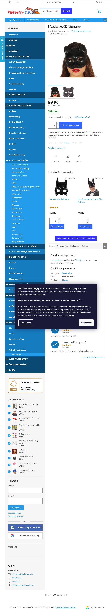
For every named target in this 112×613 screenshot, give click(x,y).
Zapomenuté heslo (15, 516)
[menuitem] (14, 20)
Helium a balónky (16, 127)
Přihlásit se (16, 508)
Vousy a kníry (17, 234)
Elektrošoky (14, 116)
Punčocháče (17, 197)
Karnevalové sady (19, 172)
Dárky (12, 370)
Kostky (12, 262)
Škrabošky (16, 216)
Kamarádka (16, 354)
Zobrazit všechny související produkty (76, 238)
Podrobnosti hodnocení (81, 31)
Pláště (14, 201)
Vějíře (14, 227)
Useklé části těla (18, 219)
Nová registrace (14, 513)
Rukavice (15, 205)
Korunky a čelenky (19, 175)
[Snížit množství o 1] (57, 126)
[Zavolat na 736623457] (12, 2)
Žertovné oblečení (18, 364)
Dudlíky (12, 111)
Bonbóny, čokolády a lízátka (22, 73)
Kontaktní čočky (16, 84)
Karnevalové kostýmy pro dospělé (24, 251)
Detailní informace (55, 148)
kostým (79, 260)
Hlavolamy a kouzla (17, 133)
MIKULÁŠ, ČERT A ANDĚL (19, 56)
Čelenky (12, 89)
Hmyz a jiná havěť (17, 138)
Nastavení (26, 322)
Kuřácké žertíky (16, 273)
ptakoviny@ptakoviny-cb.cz (23, 574)
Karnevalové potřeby (20, 168)
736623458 (16, 581)
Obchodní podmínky (53, 2)
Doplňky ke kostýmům (20, 105)
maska (67, 143)
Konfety (15, 179)
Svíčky (12, 344)
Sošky (11, 333)
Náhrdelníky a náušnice (21, 190)
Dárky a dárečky (17, 94)
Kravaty (12, 268)
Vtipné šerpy (17, 212)
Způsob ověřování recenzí (56, 595)
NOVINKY (13, 40)
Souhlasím (86, 322)
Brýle (11, 78)
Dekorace (13, 100)
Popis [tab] (51, 246)
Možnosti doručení (82, 117)
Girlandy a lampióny (20, 165)
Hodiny (12, 144)
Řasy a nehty (17, 208)
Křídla (14, 183)
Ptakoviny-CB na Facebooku (23, 585)
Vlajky (14, 230)
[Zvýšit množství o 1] (57, 123)
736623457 (16, 577)
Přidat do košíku (72, 125)
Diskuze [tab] (85, 246)
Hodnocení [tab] (74, 246)
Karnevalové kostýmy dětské (23, 246)
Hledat (66, 11)
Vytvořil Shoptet (97, 607)
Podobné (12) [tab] (62, 246)
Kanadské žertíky (17, 155)
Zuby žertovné (18, 241)
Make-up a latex (16, 279)
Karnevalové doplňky (18, 160)
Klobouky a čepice (17, 257)
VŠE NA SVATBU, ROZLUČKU (21, 67)
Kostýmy (13, 51)
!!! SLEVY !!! (13, 34)
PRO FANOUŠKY (16, 122)
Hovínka (12, 149)
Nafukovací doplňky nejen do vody (26, 186)
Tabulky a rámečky (17, 350)
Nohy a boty (17, 194)
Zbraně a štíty (17, 238)
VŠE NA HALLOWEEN (17, 62)
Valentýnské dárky (18, 359)
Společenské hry (16, 339)
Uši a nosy (16, 223)
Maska (65, 280)
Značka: (59, 33)
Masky (12, 45)
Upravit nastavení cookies (65, 607)
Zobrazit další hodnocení (93, 357)
